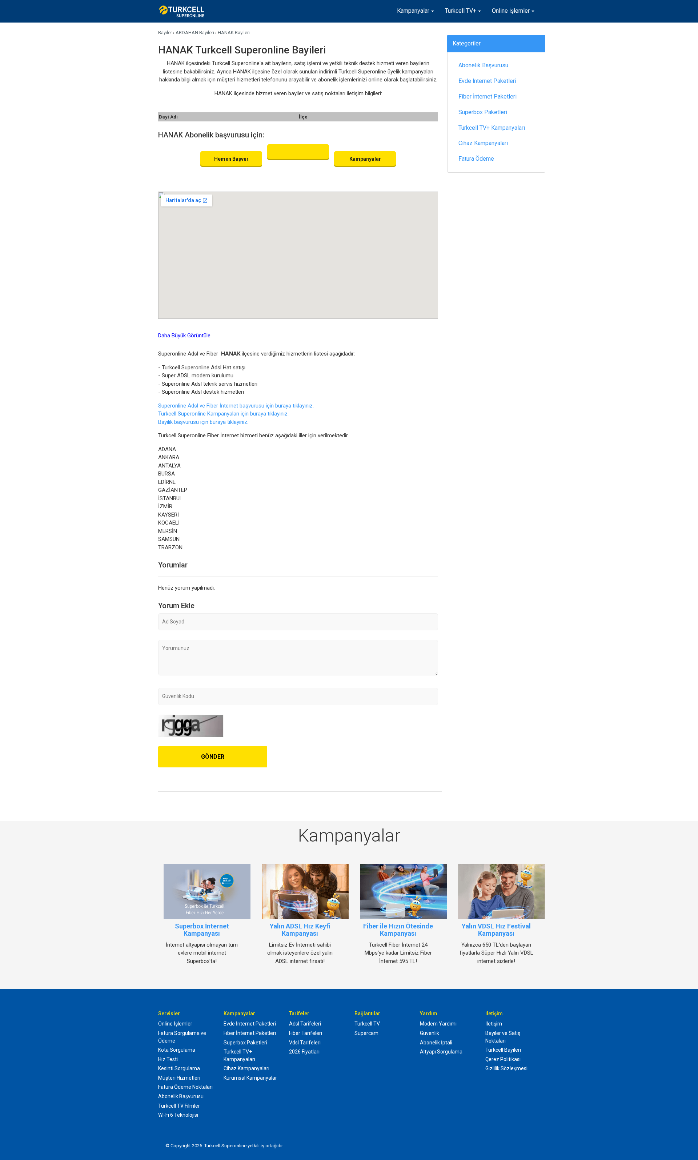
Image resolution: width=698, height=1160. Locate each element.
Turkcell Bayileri (503, 1050)
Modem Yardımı (438, 1024)
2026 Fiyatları (304, 1052)
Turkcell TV (367, 1024)
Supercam (366, 1033)
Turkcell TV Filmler (179, 1106)
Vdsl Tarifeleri (305, 1042)
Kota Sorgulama (176, 1050)
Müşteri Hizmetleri (179, 1078)
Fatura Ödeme (476, 158)
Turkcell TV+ (460, 10)
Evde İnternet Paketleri (487, 80)
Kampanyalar (413, 10)
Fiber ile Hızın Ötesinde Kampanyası (398, 929)
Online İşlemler (511, 10)
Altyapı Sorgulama (441, 1052)
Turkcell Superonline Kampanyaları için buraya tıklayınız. (223, 413)
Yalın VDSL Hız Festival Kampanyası (496, 929)
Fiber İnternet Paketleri (487, 96)
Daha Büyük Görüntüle (184, 335)
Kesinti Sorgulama (179, 1068)
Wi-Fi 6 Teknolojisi (178, 1115)
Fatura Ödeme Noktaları (185, 1087)
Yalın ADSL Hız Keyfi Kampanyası (300, 929)
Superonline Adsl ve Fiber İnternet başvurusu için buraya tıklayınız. (236, 405)
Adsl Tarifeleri (305, 1024)
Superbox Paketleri (482, 112)
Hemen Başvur (231, 159)
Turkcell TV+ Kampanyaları (491, 127)
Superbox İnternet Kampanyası (202, 929)
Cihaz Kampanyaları (483, 143)
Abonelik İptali (436, 1042)
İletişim (493, 1024)
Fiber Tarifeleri (305, 1033)
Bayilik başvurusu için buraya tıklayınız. (203, 422)
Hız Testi (168, 1059)
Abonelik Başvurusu (483, 65)
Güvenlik (429, 1033)
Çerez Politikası (503, 1059)
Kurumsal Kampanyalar (250, 1078)
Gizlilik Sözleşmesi (506, 1068)
